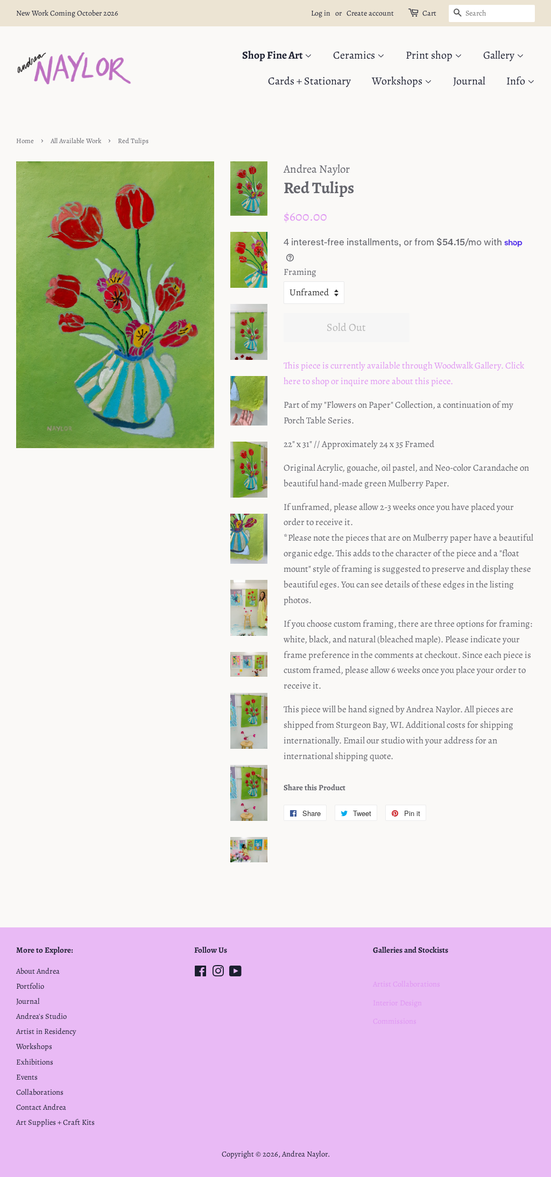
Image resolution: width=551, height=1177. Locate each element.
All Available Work (76, 140)
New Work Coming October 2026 (67, 13)
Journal (469, 81)
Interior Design (397, 1002)
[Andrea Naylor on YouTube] (235, 973)
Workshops (398, 81)
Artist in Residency (46, 1031)
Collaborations (39, 1092)
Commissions (394, 1021)
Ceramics (355, 55)
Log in (320, 13)
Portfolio (30, 986)
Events (27, 1077)
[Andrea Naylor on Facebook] (200, 973)
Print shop (430, 55)
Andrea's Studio (41, 1016)
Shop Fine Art (273, 55)
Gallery (500, 55)
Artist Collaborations (406, 984)
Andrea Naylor (305, 1153)
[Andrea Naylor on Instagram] (218, 973)
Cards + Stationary (309, 81)
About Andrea (38, 971)
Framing (300, 272)
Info (516, 81)
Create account (370, 13)
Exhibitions (34, 1062)
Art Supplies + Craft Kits (55, 1122)
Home (25, 140)
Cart (429, 13)
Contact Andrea (41, 1107)
